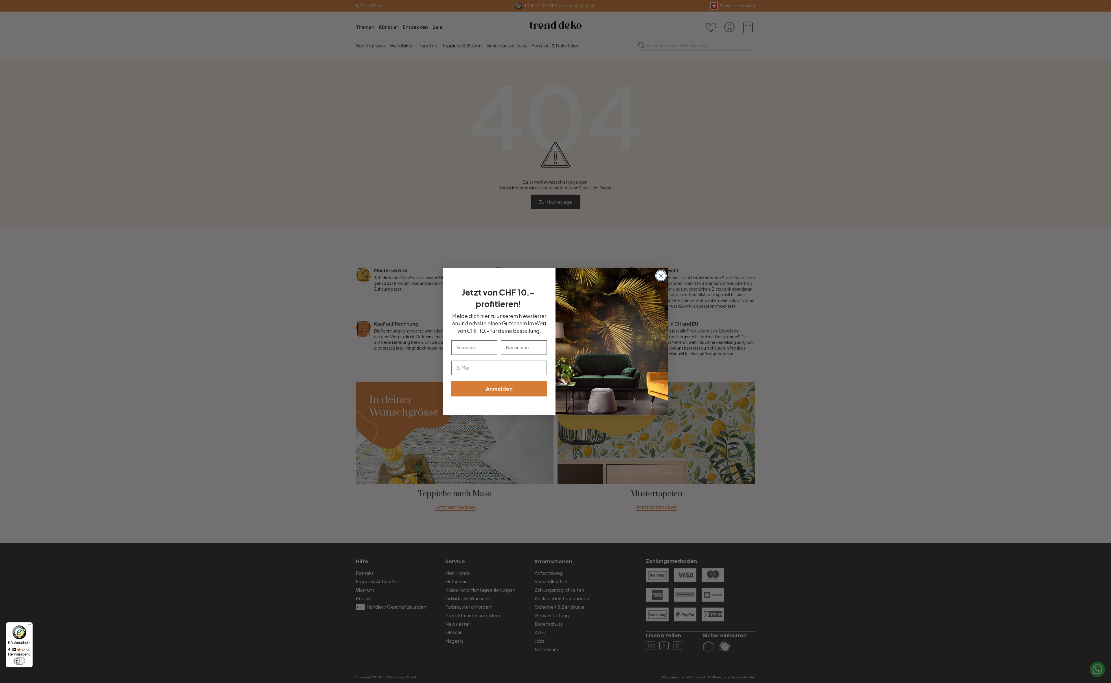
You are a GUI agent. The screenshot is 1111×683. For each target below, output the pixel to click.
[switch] (19, 661)
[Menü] (29, 625)
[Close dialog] (661, 276)
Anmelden (499, 388)
